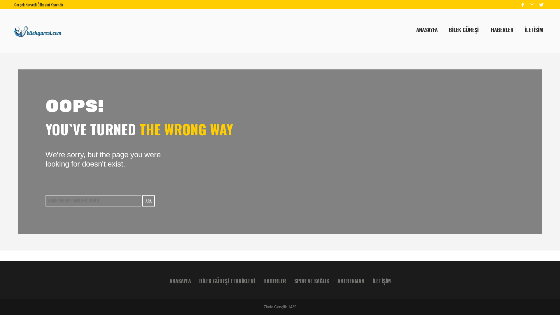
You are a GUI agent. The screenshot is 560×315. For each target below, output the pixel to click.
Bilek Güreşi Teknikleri (227, 281)
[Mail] (532, 4)
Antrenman (350, 281)
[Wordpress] (541, 4)
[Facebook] (522, 4)
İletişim (381, 281)
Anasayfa (180, 281)
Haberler (274, 281)
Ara (149, 201)
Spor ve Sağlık (311, 281)
